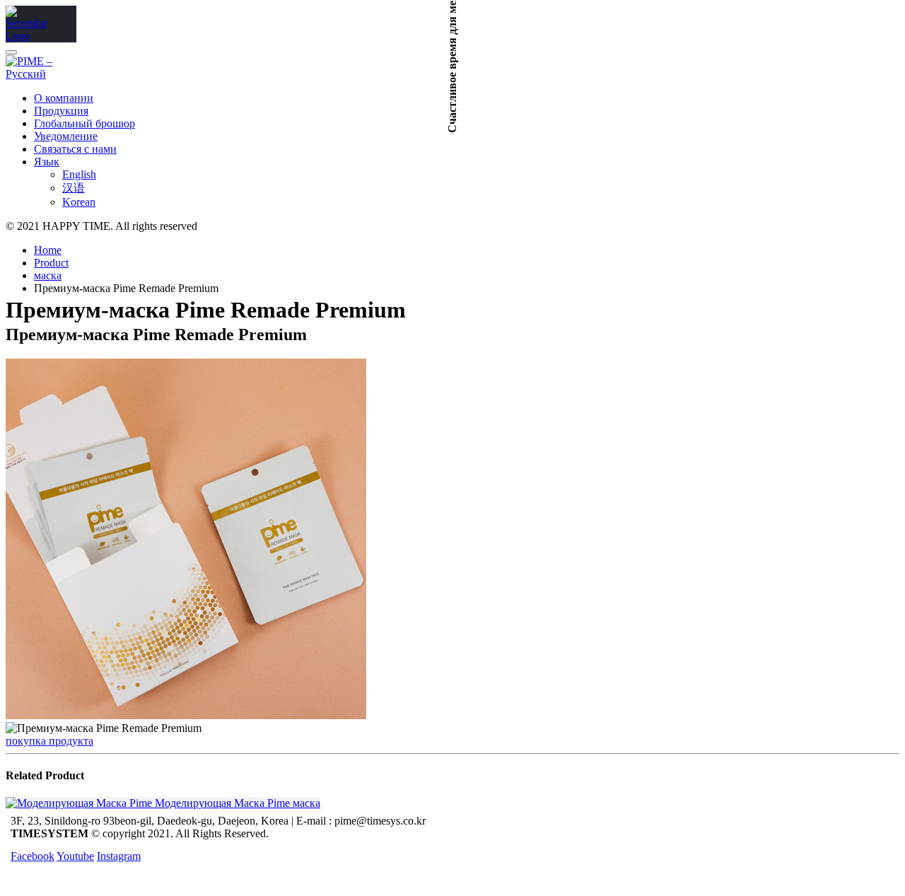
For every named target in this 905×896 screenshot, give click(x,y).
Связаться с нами (75, 149)
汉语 (73, 188)
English (79, 174)
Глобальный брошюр (84, 123)
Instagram (119, 856)
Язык (46, 162)
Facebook (32, 856)
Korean (78, 202)
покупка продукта (49, 741)
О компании (63, 98)
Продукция (61, 111)
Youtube (75, 856)
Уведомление (66, 136)
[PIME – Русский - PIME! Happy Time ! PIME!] (27, 36)
